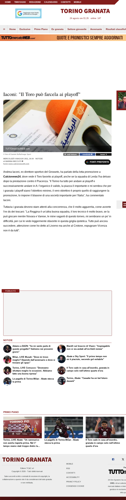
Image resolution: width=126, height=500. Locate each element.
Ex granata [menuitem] (57, 29)
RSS (68, 468)
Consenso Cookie (75, 486)
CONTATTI (65, 2)
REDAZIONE (35, 2)
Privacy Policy (73, 482)
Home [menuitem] (12, 29)
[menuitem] (4, 29)
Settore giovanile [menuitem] (76, 29)
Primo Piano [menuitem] (41, 29)
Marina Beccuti (13, 161)
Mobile (69, 464)
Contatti (70, 473)
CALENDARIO (50, 2)
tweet (102, 154)
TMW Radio (20, 2)
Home (8, 2)
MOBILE (77, 2)
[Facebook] (113, 459)
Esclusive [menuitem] (25, 29)
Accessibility (72, 477)
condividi (87, 154)
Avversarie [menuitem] (96, 29)
